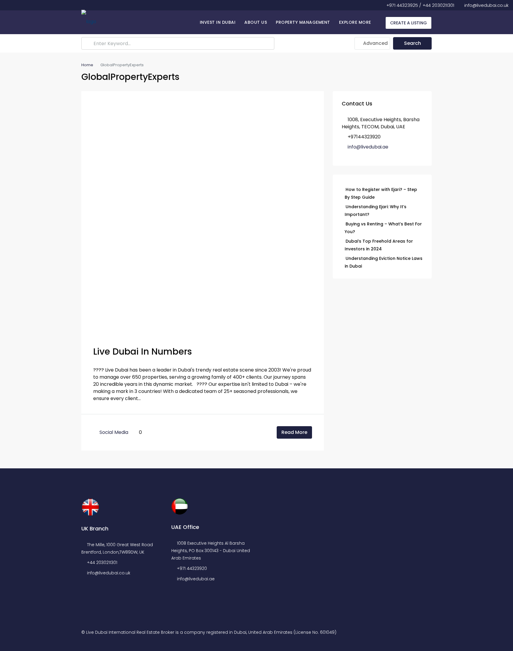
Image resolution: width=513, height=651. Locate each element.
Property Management (303, 22)
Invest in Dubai (218, 22)
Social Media (113, 432)
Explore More (355, 22)
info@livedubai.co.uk (108, 573)
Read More (294, 432)
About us (255, 22)
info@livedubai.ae (368, 146)
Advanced (375, 43)
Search (412, 43)
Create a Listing (408, 23)
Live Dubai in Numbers (142, 351)
